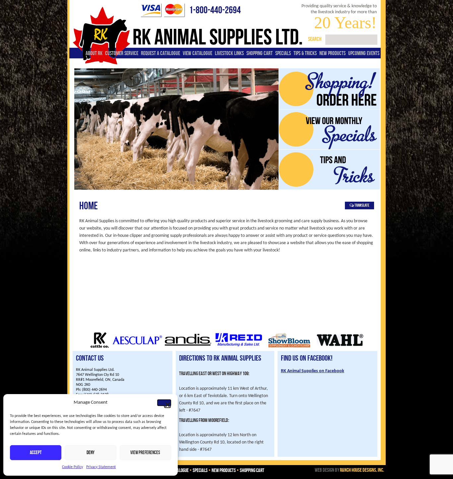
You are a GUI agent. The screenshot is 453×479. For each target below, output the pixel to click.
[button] (164, 402)
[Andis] (188, 347)
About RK (94, 53)
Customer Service (121, 53)
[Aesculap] (137, 347)
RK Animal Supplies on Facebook (312, 371)
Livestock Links (229, 53)
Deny (91, 453)
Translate (361, 205)
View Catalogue (197, 53)
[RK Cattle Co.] (99, 347)
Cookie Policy (72, 467)
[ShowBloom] (289, 347)
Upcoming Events (363, 53)
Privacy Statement (101, 467)
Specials (283, 53)
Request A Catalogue (160, 53)
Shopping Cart (259, 53)
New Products (332, 53)
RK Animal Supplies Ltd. (216, 37)
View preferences (145, 453)
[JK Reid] (239, 347)
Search (314, 39)
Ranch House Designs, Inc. (362, 470)
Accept (35, 453)
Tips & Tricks (305, 53)
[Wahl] (340, 347)
